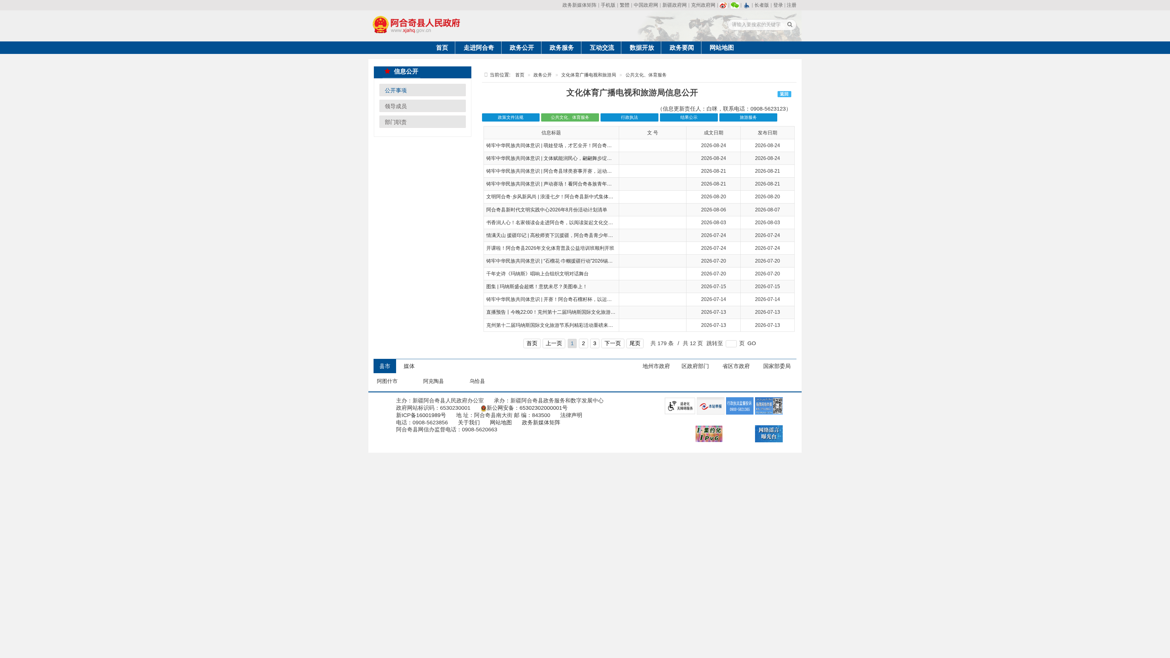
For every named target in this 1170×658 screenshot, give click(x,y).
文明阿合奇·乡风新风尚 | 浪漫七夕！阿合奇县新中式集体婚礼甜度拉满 (562, 196)
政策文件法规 (510, 117)
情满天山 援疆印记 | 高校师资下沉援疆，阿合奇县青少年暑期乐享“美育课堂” (568, 235)
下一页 (612, 343)
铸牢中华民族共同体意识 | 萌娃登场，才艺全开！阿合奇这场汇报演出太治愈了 (571, 145)
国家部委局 (777, 366)
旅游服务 (748, 117)
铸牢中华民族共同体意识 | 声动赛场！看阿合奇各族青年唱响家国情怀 (561, 183)
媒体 (409, 366)
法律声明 (571, 415)
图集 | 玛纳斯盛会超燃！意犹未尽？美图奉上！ (536, 286)
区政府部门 (695, 366)
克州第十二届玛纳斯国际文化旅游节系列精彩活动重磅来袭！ (552, 325)
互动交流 (602, 47)
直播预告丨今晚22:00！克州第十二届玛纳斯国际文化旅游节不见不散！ (563, 312)
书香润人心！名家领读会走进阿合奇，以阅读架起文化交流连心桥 (557, 222)
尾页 (634, 343)
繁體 (624, 5)
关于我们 (469, 422)
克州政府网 (703, 5)
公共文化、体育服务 (570, 117)
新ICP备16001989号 (421, 415)
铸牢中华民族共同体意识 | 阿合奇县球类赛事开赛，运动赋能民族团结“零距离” (570, 171)
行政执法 (629, 117)
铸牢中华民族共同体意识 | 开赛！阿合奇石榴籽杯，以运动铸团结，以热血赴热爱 (573, 299)
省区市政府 (736, 366)
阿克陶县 (433, 381)
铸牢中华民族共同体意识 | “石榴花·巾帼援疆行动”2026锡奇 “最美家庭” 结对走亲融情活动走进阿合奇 (593, 261)
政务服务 (562, 47)
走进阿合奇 (479, 47)
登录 (778, 5)
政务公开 (522, 47)
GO (751, 343)
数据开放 (642, 47)
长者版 (761, 5)
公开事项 (396, 90)
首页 (442, 47)
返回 (784, 94)
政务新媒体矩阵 (579, 5)
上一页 (554, 343)
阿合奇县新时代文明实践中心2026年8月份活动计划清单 (546, 209)
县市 (384, 366)
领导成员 (396, 106)
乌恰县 (477, 381)
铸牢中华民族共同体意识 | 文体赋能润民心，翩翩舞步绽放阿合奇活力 (561, 158)
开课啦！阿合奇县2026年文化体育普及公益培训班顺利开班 (550, 248)
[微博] (723, 5)
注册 (791, 5)
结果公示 (688, 117)
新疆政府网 (674, 5)
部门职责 (396, 122)
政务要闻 (682, 47)
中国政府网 (646, 5)
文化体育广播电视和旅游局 (588, 74)
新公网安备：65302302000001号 (527, 408)
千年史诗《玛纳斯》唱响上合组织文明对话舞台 (537, 273)
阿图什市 (387, 381)
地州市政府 (656, 366)
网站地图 (722, 47)
